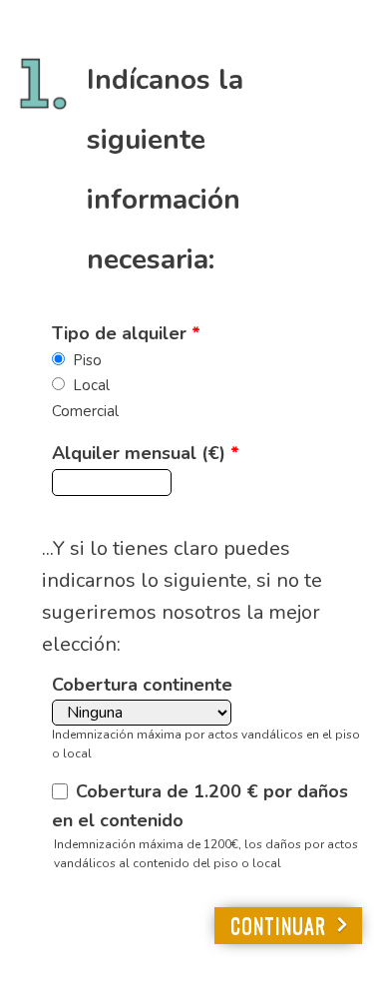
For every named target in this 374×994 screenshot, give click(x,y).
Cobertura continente (142, 685)
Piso (87, 360)
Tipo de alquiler (126, 333)
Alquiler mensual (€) (145, 453)
